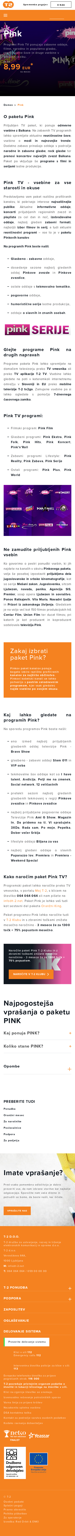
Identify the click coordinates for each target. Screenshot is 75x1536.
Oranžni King (51, 906)
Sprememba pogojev (35, 4)
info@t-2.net (13, 901)
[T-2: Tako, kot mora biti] (9, 4)
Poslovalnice (12, 1127)
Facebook (4, 1278)
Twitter (10, 1278)
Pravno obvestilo (15, 1509)
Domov (8, 105)
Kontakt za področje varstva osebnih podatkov (35, 1417)
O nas (61, 5)
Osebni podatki (14, 1501)
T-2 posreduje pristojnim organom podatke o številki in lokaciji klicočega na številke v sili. (36, 1385)
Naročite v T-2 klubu (29, 974)
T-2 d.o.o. (11, 1237)
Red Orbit (22, 1521)
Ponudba (10, 1108)
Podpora (9, 1134)
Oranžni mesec (14, 1115)
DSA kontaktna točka (17, 1412)
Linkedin (24, 1278)
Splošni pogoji (13, 1505)
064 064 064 (16, 1271)
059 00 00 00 (37, 1271)
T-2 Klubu (13, 920)
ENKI (35, 1521)
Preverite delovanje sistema (27, 1341)
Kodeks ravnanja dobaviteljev (23, 1423)
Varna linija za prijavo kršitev (23, 1402)
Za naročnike (12, 1121)
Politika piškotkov (15, 1513)
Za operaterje (13, 1517)
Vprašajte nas (17, 1210)
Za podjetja (11, 1140)
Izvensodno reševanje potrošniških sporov (32, 1397)
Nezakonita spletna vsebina (22, 1407)
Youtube (17, 1278)
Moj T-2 (41, 891)
